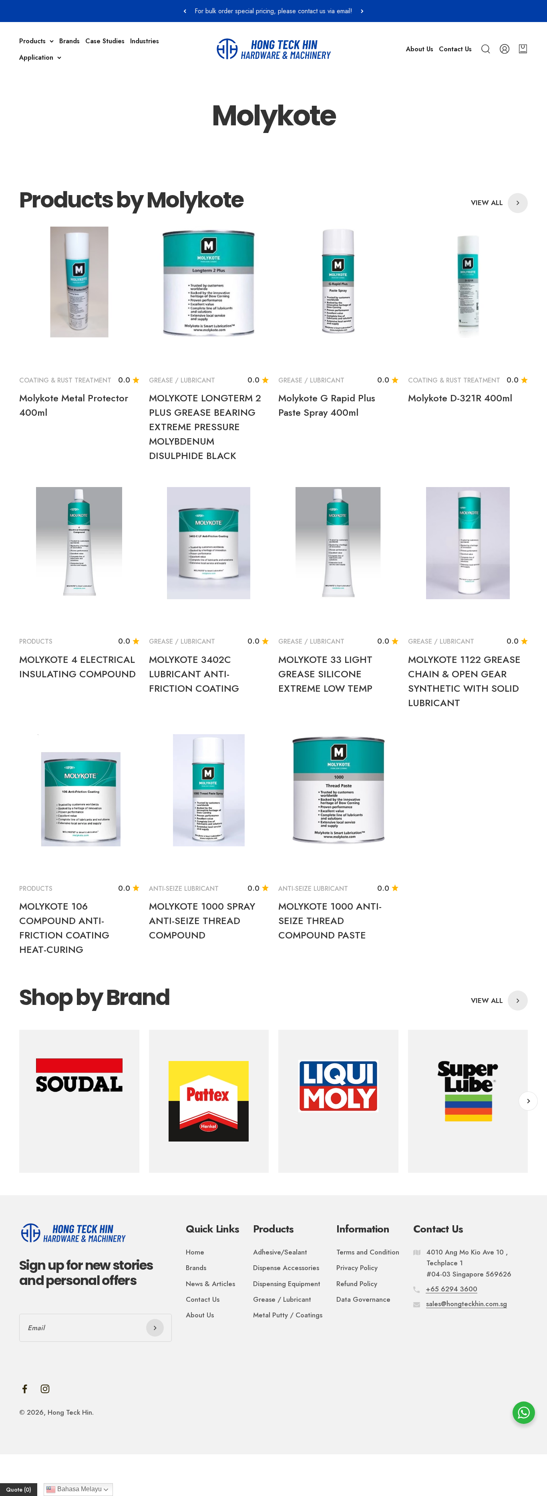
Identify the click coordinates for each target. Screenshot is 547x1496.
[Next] (362, 11)
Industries (144, 41)
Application (36, 57)
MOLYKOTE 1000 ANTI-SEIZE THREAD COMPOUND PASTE (330, 920)
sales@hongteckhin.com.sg (466, 1304)
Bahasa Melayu (79, 1489)
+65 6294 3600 (451, 1289)
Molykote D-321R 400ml (460, 398)
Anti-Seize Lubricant (184, 888)
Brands (69, 41)
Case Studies (105, 41)
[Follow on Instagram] (45, 1388)
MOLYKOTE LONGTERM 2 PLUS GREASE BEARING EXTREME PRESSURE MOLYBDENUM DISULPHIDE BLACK (205, 427)
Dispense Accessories (286, 1268)
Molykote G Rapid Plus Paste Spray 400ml (326, 405)
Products (32, 41)
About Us (419, 49)
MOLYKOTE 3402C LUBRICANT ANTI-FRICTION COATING (194, 673)
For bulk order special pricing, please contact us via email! (273, 11)
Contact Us (455, 49)
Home (195, 1252)
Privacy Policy (357, 1268)
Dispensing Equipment (286, 1284)
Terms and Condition (367, 1252)
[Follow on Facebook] (24, 1388)
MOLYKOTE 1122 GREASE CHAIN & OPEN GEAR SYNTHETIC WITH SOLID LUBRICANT (464, 681)
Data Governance (363, 1299)
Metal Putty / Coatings (287, 1315)
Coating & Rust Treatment (65, 380)
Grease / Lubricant (182, 380)
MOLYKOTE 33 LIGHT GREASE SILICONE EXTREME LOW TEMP (325, 673)
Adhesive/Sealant (280, 1252)
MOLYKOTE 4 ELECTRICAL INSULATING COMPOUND (77, 666)
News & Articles (210, 1284)
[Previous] (184, 11)
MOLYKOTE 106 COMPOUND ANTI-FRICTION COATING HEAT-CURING (64, 927)
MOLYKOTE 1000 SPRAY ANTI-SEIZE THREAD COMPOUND (202, 920)
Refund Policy (356, 1284)
